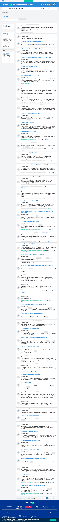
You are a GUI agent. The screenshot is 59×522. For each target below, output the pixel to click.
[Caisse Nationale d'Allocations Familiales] (54, 5)
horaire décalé (37, 229)
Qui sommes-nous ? (8, 1)
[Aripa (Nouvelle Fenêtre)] (8, 507)
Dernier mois (6, 57)
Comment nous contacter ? (51, 1)
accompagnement (27, 83)
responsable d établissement (48, 261)
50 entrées (19, 498)
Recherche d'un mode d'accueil (8, 512)
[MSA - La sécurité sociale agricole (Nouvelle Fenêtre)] (19, 507)
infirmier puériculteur (36, 482)
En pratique (46, 32)
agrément (31, 300)
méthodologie (6, 43)
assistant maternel (7, 34)
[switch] (48, 5)
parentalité (22, 83)
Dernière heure (6, 54)
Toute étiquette (5, 33)
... (52, 498)
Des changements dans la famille (22, 516)
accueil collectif (32, 139)
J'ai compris (52, 520)
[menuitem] (16, 8)
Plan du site (33, 517)
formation (5, 41)
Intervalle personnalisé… (7, 60)
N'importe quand (6, 53)
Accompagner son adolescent (22, 515)
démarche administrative (30, 184)
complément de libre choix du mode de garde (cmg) (49, 184)
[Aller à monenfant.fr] (3, 1)
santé (25, 482)
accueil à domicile (36, 184)
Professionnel (41, 1)
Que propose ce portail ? (18, 1)
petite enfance (6, 46)
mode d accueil (6, 42)
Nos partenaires (33, 516)
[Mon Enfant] (29, 502)
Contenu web (6, 26)
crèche (4, 45)
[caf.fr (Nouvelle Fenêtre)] (28, 507)
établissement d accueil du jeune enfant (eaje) (39, 261)
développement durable (36, 493)
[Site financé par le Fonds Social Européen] (53, 507)
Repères (47, 139)
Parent (30, 1)
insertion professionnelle (31, 229)
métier (4, 37)
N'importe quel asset (6, 25)
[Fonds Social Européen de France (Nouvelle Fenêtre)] (45, 507)
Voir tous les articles (48, 512)
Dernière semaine (6, 56)
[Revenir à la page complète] (3, 16)
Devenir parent (19, 512)
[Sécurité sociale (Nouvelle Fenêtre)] (37, 507)
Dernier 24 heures (6, 55)
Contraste (43, 4)
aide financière (6, 38)
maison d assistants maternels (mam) (42, 208)
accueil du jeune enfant (7, 35)
